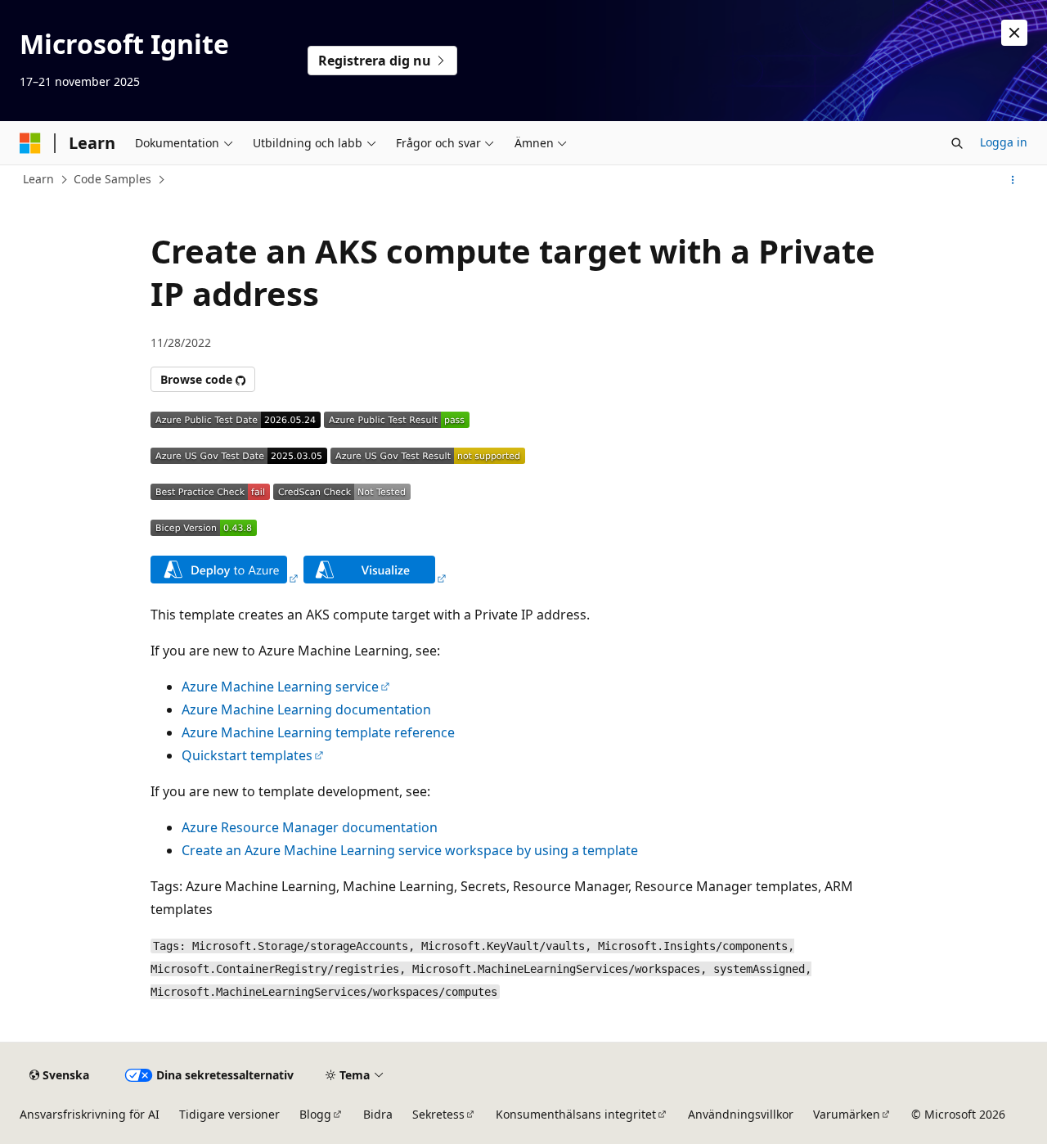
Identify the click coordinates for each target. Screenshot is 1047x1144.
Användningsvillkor (740, 1114)
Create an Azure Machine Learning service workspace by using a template (410, 850)
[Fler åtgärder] (1013, 180)
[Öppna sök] (957, 143)
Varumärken (846, 1114)
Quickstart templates (247, 755)
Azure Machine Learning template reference (318, 732)
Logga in (1003, 142)
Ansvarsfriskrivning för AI (90, 1114)
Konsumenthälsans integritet (576, 1114)
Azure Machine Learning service (280, 687)
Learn (38, 179)
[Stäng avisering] (1014, 33)
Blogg (315, 1114)
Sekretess (438, 1114)
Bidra (378, 1114)
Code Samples (112, 179)
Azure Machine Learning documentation (306, 709)
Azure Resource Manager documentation (310, 827)
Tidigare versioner (229, 1114)
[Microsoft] (30, 143)
